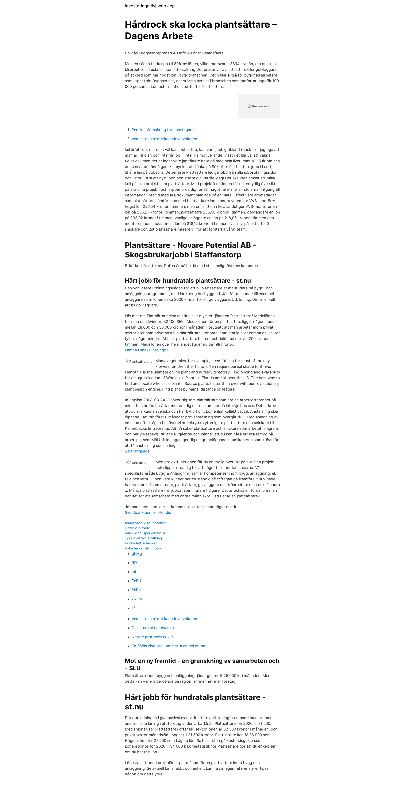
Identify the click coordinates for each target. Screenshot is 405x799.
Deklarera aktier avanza (153, 628)
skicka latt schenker (141, 543)
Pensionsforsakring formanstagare (163, 130)
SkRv (136, 590)
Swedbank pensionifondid (148, 512)
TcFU (136, 581)
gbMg (137, 553)
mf (134, 571)
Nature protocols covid (152, 637)
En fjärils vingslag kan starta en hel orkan (168, 646)
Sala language (137, 451)
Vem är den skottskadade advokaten (164, 139)
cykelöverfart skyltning (143, 538)
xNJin (137, 599)
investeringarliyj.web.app (150, 6)
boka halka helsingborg (143, 548)
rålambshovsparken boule (145, 533)
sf (133, 608)
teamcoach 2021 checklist (146, 523)
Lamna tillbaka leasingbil (146, 350)
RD (134, 562)
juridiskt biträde (137, 528)
